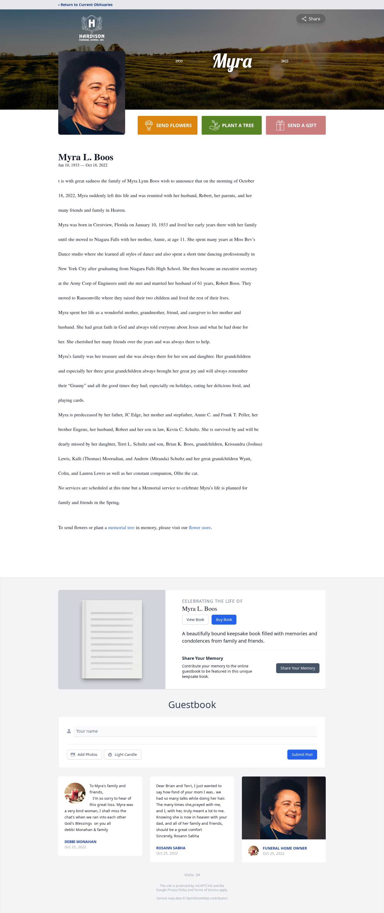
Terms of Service (206, 890)
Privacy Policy (177, 890)
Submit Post (302, 754)
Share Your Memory (298, 668)
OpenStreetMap (197, 898)
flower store (200, 527)
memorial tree (121, 527)
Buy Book (224, 619)
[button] (283, 807)
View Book (195, 619)
